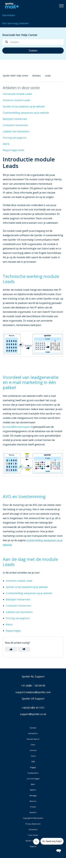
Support (33, 846)
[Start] (11, 5)
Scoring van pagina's (15, 137)
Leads (48, 75)
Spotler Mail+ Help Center (15, 75)
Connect (33, 750)
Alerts (6, 144)
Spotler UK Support (33, 698)
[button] (61, 5)
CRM (33, 762)
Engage (33, 767)
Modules (36, 75)
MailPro (33, 790)
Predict (33, 807)
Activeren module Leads (16, 100)
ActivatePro (33, 733)
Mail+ (33, 784)
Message (33, 795)
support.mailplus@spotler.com (33, 692)
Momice (33, 801)
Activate (33, 728)
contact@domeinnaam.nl (18, 426)
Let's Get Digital (33, 779)
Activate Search (33, 739)
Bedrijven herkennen (15, 119)
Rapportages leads (13, 150)
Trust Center (33, 835)
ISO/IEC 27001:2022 (33, 841)
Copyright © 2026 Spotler (33, 818)
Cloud (33, 756)
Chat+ (33, 745)
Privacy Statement (33, 824)
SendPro (33, 812)
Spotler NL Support (33, 676)
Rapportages (13, 630)
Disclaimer (33, 829)
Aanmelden (8, 15)
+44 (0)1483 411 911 (33, 707)
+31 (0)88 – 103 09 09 (33, 685)
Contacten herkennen (15, 125)
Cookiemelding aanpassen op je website (26, 112)
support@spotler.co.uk (33, 714)
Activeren (19, 580)
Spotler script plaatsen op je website (24, 106)
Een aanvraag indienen (15, 23)
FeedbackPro (33, 773)
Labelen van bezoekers (16, 131)
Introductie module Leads (17, 94)
